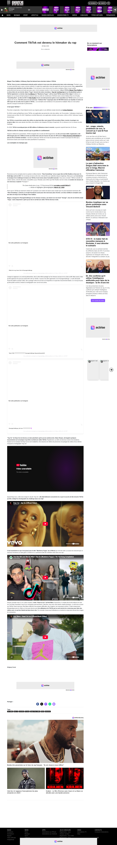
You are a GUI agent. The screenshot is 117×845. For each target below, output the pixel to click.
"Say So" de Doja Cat (58, 92)
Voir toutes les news (98, 300)
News (9, 15)
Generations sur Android (49, 834)
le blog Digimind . (68, 110)
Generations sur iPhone (49, 832)
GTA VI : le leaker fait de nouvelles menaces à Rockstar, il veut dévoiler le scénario (97, 242)
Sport (25, 15)
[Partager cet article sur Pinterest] (45, 705)
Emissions (10, 832)
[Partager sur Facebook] (37, 705)
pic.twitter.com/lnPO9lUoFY (62, 185)
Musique (17, 15)
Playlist (9, 836)
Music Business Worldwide (71, 135)
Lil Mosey (32, 94)
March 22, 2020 (59, 187)
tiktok (42, 711)
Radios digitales (48, 15)
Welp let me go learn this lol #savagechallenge (20, 270)
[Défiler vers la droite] (111, 370)
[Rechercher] (108, 3)
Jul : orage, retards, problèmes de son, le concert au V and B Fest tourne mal (97, 129)
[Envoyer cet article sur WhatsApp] (49, 705)
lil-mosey (27, 711)
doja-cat (16, 711)
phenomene (47, 711)
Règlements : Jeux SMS (67, 836)
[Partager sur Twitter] (41, 705)
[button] (93, 370)
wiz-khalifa (10, 711)
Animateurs (10, 834)
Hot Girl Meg (41, 273)
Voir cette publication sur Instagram (18, 242)
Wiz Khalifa (32, 97)
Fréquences (110, 15)
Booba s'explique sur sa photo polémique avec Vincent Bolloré (97, 204)
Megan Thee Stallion (75, 90)
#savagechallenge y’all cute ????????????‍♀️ (20, 428)
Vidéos (74, 15)
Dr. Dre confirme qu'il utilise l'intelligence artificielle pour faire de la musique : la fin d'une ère (97, 279)
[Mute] (29, 10)
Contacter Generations (101, 832)
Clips (78, 834)
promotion (21, 711)
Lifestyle (34, 15)
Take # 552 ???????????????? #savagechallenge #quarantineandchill (27, 353)
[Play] (2, 10)
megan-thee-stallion (35, 711)
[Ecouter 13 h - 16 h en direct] (98, 49)
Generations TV (63, 15)
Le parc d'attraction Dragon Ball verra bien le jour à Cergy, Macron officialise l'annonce (97, 166)
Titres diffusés (97, 15)
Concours (84, 15)
